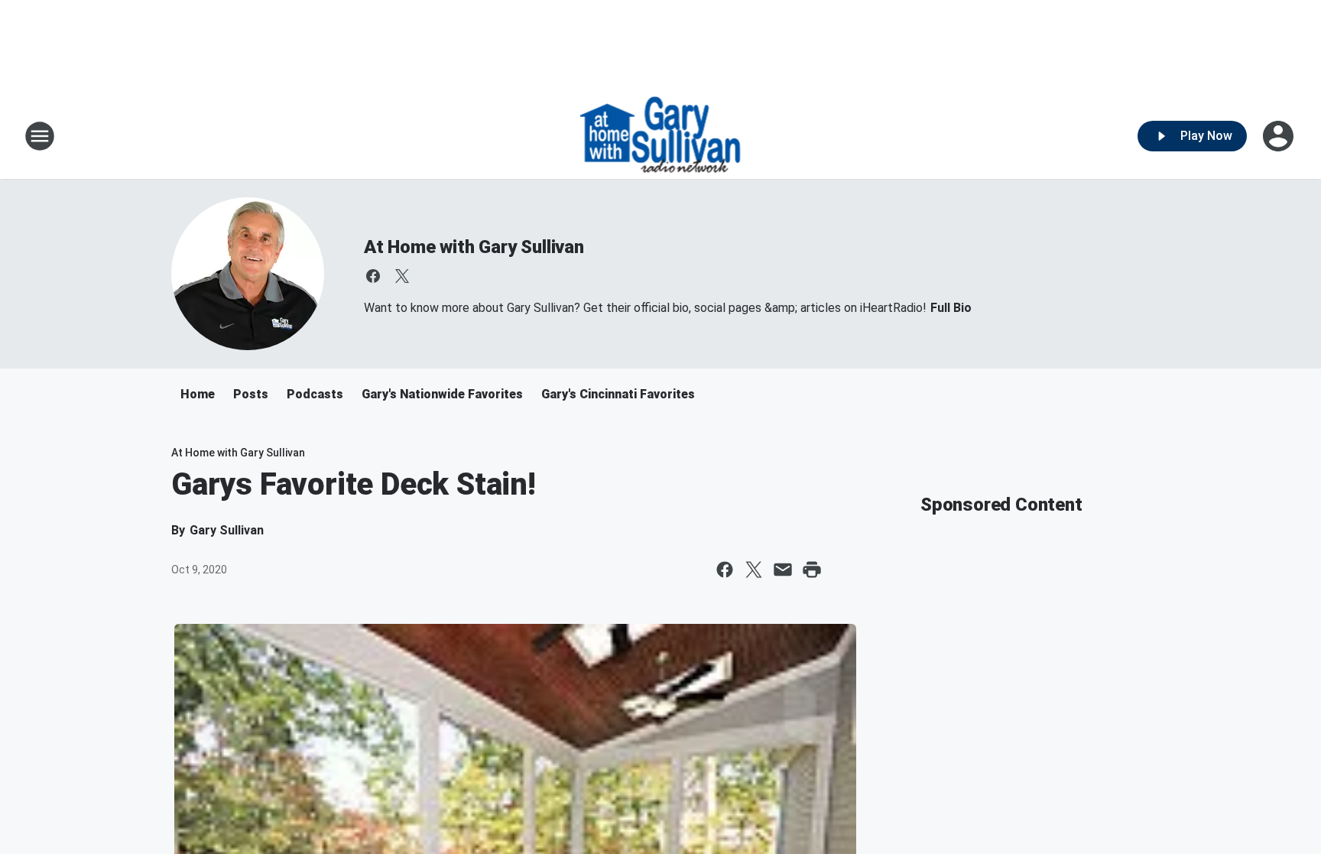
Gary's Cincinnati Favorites (618, 394)
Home (197, 394)
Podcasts (315, 394)
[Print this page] (812, 569)
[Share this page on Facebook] (724, 569)
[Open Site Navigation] (39, 136)
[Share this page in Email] (783, 569)
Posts (250, 394)
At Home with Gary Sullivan (474, 247)
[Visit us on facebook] (373, 276)
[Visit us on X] (402, 276)
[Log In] (1280, 136)
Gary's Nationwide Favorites (442, 394)
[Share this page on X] (753, 569)
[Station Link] (661, 136)
